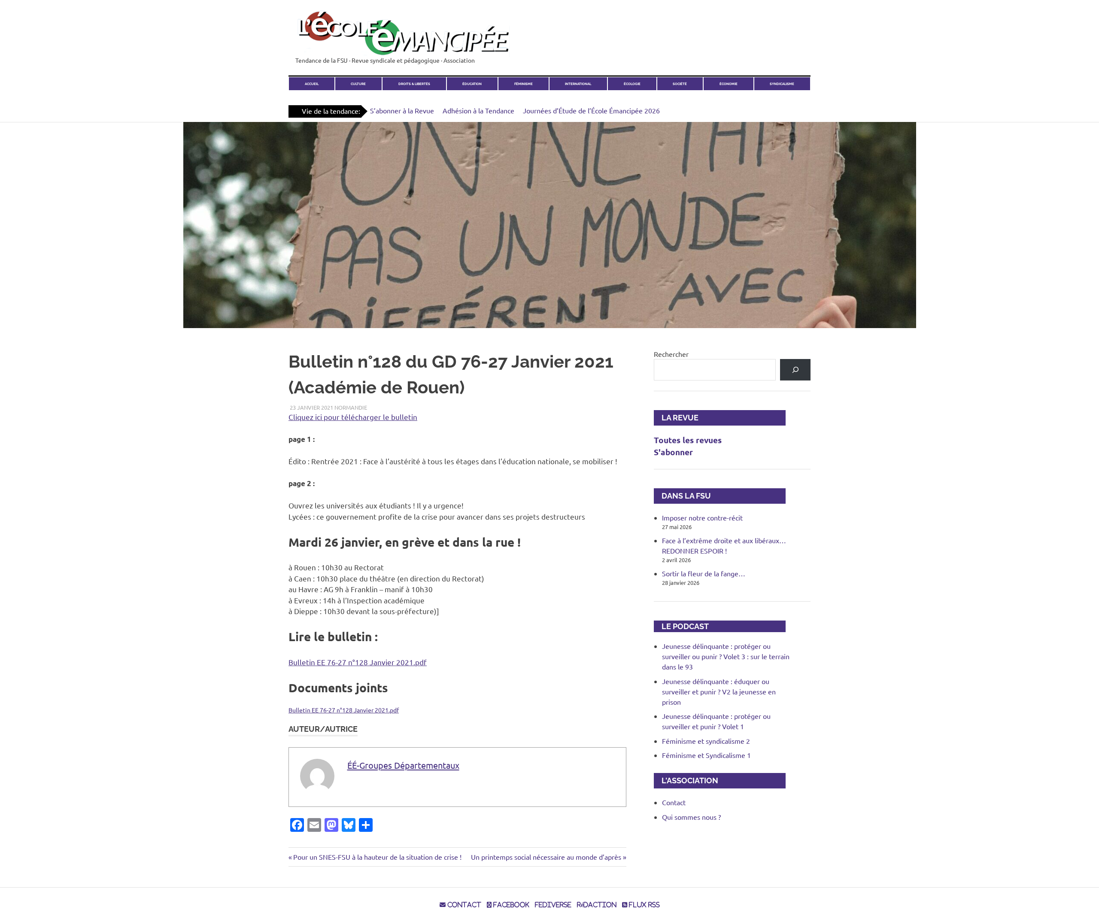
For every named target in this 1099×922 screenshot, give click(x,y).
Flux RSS (643, 905)
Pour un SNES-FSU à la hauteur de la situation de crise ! (377, 856)
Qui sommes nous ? (691, 816)
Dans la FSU (682, 495)
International (578, 84)
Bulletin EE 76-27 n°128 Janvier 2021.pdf (357, 661)
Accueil (312, 84)
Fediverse (553, 905)
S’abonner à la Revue (402, 110)
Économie (729, 84)
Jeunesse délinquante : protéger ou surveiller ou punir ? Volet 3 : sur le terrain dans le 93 (725, 656)
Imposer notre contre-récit (702, 517)
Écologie (632, 84)
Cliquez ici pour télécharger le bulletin (352, 416)
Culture (358, 84)
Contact (674, 802)
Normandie (350, 407)
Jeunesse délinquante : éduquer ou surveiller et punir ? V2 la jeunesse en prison (719, 691)
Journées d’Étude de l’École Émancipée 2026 (591, 110)
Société (680, 84)
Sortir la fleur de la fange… (703, 573)
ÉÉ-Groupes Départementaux (403, 765)
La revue (676, 417)
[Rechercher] (795, 369)
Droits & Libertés (414, 84)
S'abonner (673, 452)
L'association (686, 780)
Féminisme (523, 84)
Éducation (472, 84)
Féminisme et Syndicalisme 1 (706, 755)
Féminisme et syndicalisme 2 (706, 740)
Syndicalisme (782, 84)
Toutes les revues (688, 440)
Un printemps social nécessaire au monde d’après (546, 856)
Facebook (510, 905)
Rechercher (671, 354)
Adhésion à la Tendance (478, 110)
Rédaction (596, 905)
